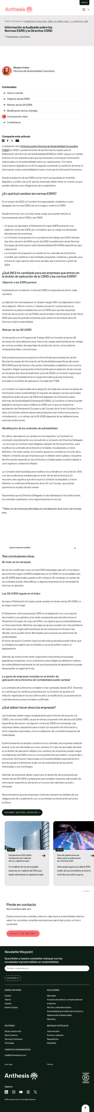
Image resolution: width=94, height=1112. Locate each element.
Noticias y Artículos (57, 1026)
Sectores (10, 1026)
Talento (8, 999)
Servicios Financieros (14, 1039)
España (83, 2)
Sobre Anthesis (13, 990)
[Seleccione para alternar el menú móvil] (83, 9)
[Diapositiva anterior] (88, 891)
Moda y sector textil (13, 1031)
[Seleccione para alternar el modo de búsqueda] (88, 9)
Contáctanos (14, 122)
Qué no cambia (15, 93)
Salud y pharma (11, 1035)
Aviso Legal (8, 1064)
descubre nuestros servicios (21, 812)
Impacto (8, 1003)
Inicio (8, 21)
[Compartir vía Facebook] (9, 141)
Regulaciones (53, 1039)
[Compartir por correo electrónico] (18, 141)
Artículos (17, 21)
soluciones (53, 990)
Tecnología (9, 1043)
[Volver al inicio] (85, 1108)
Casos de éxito (53, 1031)
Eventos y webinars (55, 1035)
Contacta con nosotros (22, 933)
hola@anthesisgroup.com (15, 1055)
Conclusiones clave (17, 116)
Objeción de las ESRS (18, 98)
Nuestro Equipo (11, 1007)
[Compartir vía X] (13, 141)
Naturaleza (51, 996)
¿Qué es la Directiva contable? (20, 548)
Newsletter (51, 1043)
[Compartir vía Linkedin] (4, 141)
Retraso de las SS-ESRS (19, 104)
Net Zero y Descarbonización (59, 1007)
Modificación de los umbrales (22, 110)
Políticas (50, 1064)
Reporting (51, 1019)
